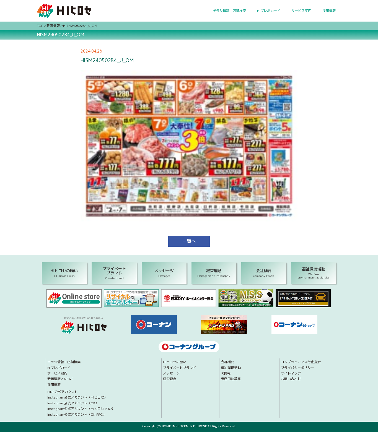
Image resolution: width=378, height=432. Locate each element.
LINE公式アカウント (62, 392)
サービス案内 (301, 10)
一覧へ (189, 241)
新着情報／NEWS (60, 379)
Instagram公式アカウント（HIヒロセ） (77, 397)
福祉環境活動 (231, 368)
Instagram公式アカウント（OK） (73, 403)
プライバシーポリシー (297, 368)
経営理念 (169, 379)
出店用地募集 (231, 379)
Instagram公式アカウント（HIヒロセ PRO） (81, 409)
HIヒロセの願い (174, 362)
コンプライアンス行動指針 (301, 362)
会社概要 (227, 362)
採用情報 (329, 10)
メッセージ (171, 373)
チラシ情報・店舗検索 (229, 10)
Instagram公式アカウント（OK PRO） (76, 415)
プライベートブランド (179, 368)
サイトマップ (291, 373)
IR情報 (226, 373)
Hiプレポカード (268, 10)
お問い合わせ (291, 379)
